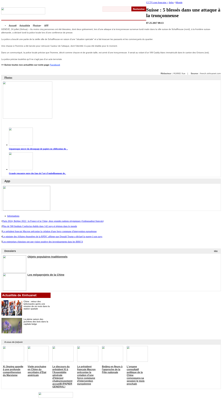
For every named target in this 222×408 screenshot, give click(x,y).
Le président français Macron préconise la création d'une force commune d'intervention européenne (49, 231)
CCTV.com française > (157, 2)
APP (46, 25)
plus (216, 251)
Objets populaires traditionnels (47, 256)
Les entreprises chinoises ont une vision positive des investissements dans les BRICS (42, 241)
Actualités (24, 25)
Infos (171, 2)
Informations (13, 216)
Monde (179, 2)
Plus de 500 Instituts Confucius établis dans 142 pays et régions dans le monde (39, 226)
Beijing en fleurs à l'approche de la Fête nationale (112, 369)
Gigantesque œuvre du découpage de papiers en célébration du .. (38, 149)
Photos (36, 25)
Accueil (12, 25)
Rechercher (139, 9)
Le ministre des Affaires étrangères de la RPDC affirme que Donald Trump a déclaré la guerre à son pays (52, 236)
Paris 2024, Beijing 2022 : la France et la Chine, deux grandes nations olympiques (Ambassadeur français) (53, 221)
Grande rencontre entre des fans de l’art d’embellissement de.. (37, 173)
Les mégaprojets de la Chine (45, 274)
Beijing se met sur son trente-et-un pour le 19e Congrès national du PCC (47, 123)
